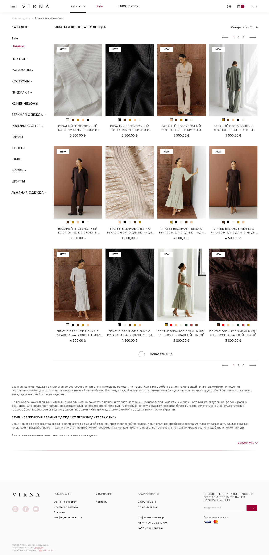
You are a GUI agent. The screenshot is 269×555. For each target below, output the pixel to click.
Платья (19, 59)
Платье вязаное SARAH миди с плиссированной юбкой (182, 333)
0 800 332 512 (127, 6)
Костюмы (21, 81)
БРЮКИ (18, 170)
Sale (99, 6)
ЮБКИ (17, 159)
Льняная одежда (28, 192)
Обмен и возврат (65, 501)
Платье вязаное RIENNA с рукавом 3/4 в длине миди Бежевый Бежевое (129, 231)
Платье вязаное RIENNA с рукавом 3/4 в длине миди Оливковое (181, 231)
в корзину (78, 112)
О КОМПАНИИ (104, 493)
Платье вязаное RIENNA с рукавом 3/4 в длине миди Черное (129, 333)
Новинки (18, 46)
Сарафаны (22, 70)
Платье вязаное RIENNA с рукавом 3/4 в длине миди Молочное (77, 333)
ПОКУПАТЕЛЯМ (62, 493)
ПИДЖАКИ (21, 92)
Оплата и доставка (66, 507)
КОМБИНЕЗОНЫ (25, 103)
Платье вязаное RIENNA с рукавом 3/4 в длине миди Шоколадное (233, 231)
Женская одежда (21, 18)
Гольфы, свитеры (27, 126)
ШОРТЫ (18, 181)
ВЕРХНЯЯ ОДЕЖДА (28, 114)
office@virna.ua (148, 507)
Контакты (102, 501)
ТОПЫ (17, 148)
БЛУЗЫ (17, 137)
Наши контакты (148, 493)
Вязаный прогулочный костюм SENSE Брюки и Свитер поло (78, 128)
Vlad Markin (48, 550)
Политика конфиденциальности (68, 515)
